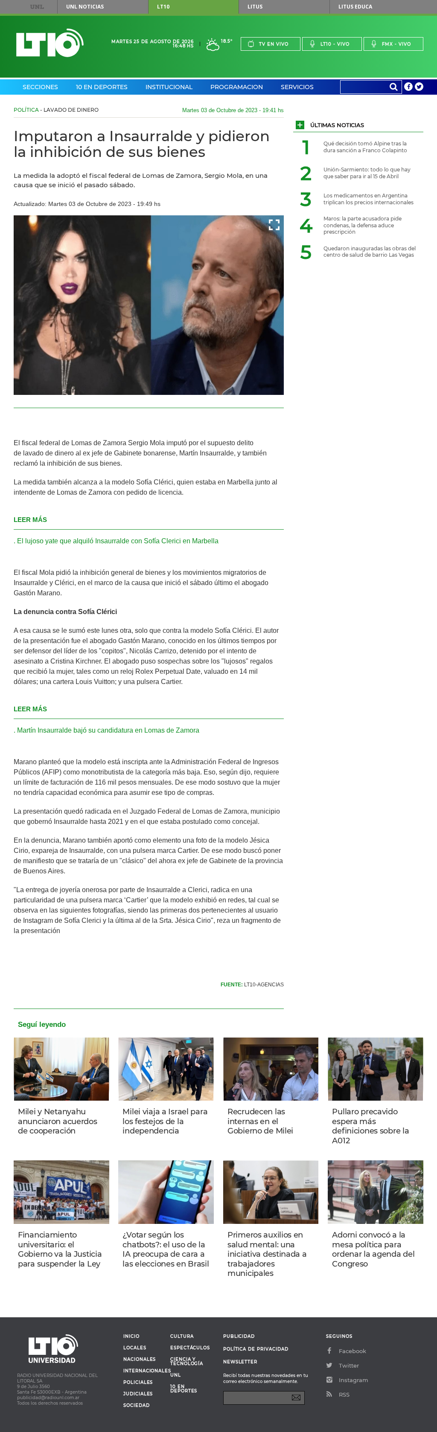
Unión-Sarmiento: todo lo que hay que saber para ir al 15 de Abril (367, 173)
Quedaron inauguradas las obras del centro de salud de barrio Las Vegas (369, 251)
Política (26, 110)
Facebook (352, 1351)
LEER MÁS (30, 519)
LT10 (163, 6)
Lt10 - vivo (335, 44)
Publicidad (239, 1336)
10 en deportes (184, 1389)
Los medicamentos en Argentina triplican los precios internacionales (368, 199)
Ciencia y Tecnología (186, 1361)
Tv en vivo (273, 44)
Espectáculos (190, 1348)
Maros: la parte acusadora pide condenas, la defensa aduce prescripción (362, 225)
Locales (134, 1348)
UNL (37, 7)
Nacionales (139, 1359)
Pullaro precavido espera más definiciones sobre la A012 (370, 1126)
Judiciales (138, 1394)
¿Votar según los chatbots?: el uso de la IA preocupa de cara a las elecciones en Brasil (165, 1249)
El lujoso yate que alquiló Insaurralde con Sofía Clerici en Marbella (117, 541)
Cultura (182, 1336)
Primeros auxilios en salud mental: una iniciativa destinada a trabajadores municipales (267, 1254)
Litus (255, 6)
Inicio (131, 1336)
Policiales (138, 1382)
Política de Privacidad (255, 1349)
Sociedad (136, 1405)
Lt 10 (50, 43)
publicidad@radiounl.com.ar (48, 1397)
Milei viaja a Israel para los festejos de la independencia (164, 1121)
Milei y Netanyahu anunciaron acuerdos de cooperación (57, 1121)
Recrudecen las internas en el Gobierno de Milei (260, 1121)
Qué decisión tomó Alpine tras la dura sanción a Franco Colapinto (365, 147)
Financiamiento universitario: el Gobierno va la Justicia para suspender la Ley (60, 1249)
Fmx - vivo (396, 44)
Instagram (353, 1380)
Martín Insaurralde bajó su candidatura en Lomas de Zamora (108, 730)
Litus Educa (355, 6)
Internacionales (143, 1371)
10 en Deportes (102, 87)
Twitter (349, 1365)
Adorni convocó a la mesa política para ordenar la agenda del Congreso (373, 1249)
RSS (344, 1394)
